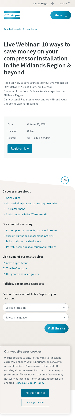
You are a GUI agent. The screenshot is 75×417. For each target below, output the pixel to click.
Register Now (20, 148)
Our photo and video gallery (22, 274)
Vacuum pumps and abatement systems (30, 236)
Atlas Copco (13, 198)
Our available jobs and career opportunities (32, 203)
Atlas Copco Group (17, 263)
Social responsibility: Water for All (26, 214)
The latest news (15, 209)
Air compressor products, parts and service (31, 230)
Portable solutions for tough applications (31, 247)
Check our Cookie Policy (30, 383)
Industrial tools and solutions (24, 241)
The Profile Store (16, 268)
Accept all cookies (35, 392)
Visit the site (56, 328)
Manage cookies (35, 402)
